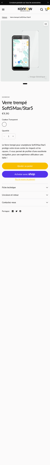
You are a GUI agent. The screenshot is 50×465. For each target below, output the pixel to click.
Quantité (5, 131)
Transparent (4, 124)
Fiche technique (9, 187)
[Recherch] (41, 9)
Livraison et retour (10, 195)
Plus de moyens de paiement (25, 179)
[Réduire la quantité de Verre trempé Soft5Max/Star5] (4, 136)
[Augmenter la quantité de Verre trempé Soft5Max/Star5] (13, 136)
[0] (46, 9)
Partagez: (6, 211)
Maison (4, 17)
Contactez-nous (9, 202)
